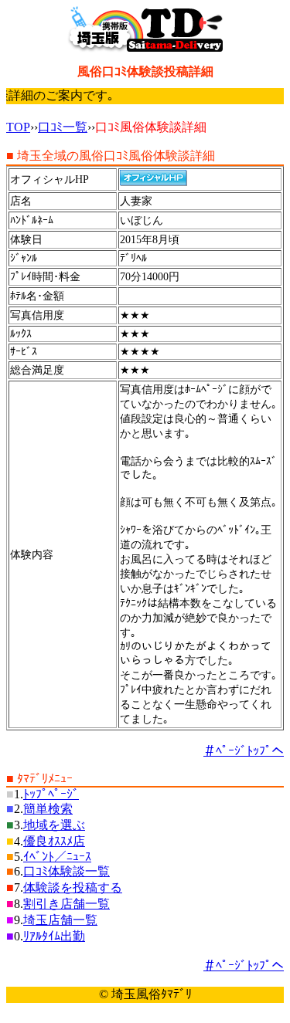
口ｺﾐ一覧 (62, 127)
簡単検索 (48, 808)
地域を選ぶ (54, 825)
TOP (18, 127)
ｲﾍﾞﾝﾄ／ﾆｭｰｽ (57, 856)
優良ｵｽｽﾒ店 (54, 841)
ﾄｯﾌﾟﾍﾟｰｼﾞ (51, 794)
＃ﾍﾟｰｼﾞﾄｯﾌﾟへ (243, 750)
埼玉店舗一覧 (60, 919)
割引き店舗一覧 (66, 903)
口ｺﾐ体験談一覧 (66, 871)
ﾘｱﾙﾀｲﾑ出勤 (54, 936)
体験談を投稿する (72, 887)
